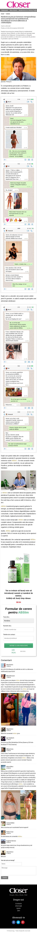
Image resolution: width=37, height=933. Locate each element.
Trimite (4, 877)
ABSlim (14, 460)
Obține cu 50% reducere (18, 645)
